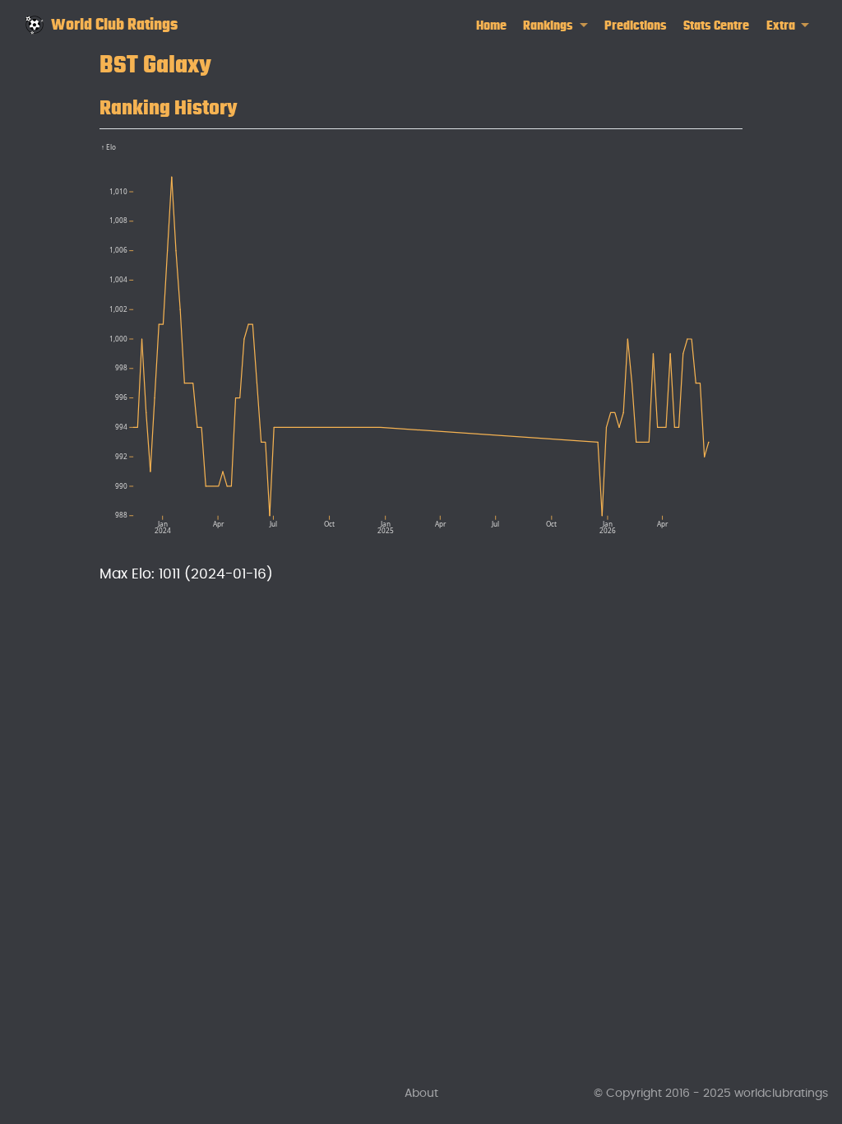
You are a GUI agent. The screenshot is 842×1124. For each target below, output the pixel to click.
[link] (555, 26)
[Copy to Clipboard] (733, 148)
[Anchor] (253, 105)
